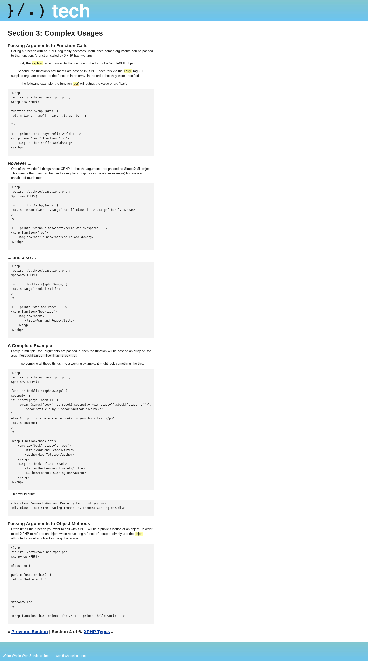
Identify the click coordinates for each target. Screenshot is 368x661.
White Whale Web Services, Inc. (26, 656)
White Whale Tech (48, 10)
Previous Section (29, 631)
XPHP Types (97, 631)
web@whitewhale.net (71, 656)
